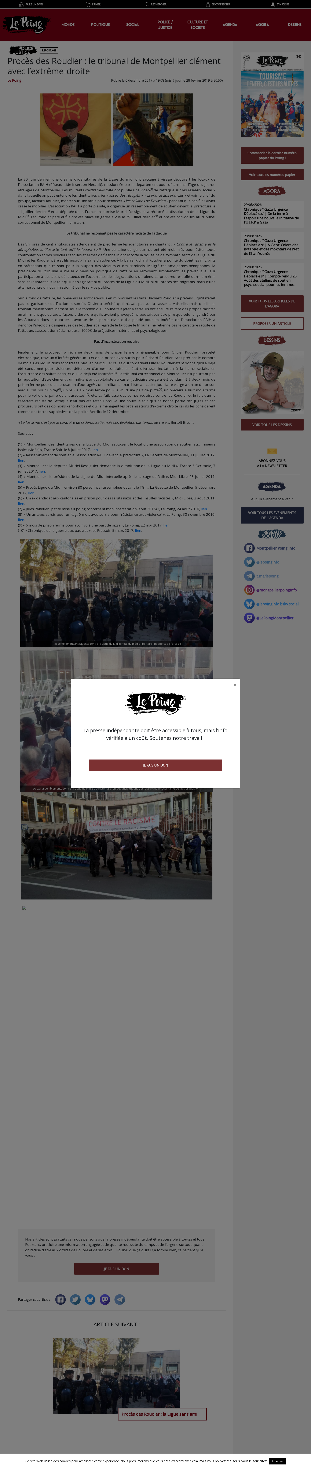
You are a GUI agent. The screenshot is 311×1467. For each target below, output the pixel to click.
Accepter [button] (277, 1461)
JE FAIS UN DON (155, 765)
